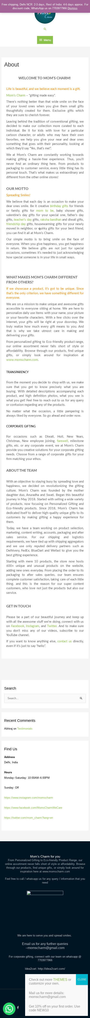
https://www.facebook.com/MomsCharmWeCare (33, 807)
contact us (64, 641)
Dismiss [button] (72, 8)
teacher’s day (23, 219)
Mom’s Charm (15, 95)
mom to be (45, 210)
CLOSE (82, 979)
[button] (45, 29)
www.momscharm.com (22, 359)
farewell (62, 441)
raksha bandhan (50, 219)
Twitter (52, 626)
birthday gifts (59, 206)
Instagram (32, 626)
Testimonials (24, 728)
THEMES (60, 979)
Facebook (17, 626)
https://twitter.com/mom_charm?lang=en (28, 817)
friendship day (16, 224)
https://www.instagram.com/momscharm (28, 797)
